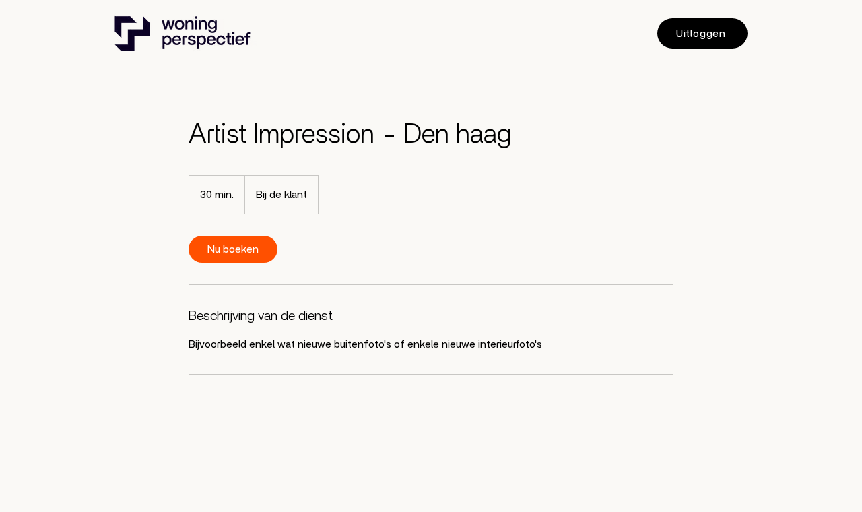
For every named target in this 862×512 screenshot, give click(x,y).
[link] (233, 249)
